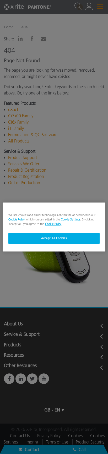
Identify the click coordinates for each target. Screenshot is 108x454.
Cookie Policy (16, 219)
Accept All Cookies (54, 238)
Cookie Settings (70, 219)
